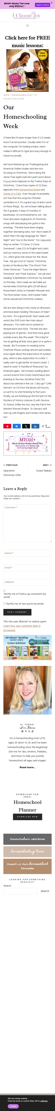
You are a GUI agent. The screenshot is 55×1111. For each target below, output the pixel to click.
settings (44, 1101)
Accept (13, 1106)
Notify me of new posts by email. (25, 603)
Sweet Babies (44, 468)
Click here (16, 37)
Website (9, 581)
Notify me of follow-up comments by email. (25, 595)
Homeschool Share (29, 189)
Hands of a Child (12, 193)
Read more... (27, 767)
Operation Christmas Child (11, 470)
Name (9, 553)
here (7, 181)
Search (7, 885)
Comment (11, 507)
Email (8, 567)
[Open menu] (27, 25)
